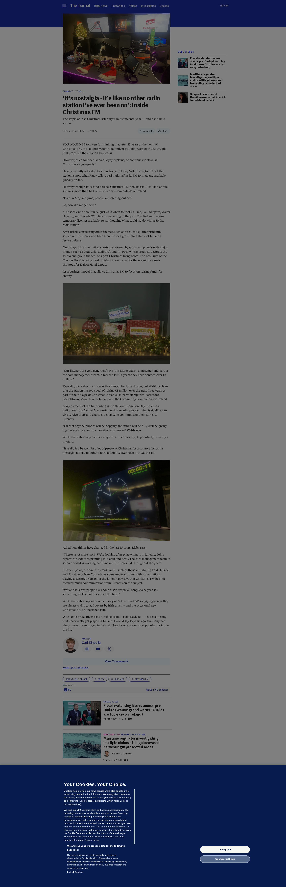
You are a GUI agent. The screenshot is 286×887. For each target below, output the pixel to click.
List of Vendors (75, 872)
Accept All (225, 849)
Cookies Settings (225, 859)
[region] (143, 826)
